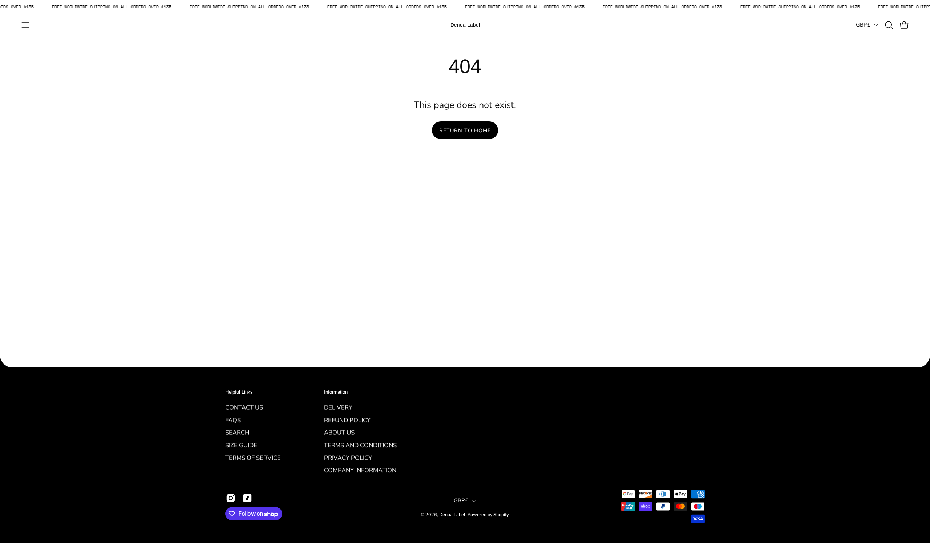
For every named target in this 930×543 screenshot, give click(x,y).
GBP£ (863, 24)
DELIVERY (338, 407)
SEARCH (237, 432)
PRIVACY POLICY (348, 457)
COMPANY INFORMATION (360, 470)
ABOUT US (339, 432)
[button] (889, 25)
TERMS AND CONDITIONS (360, 445)
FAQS (233, 420)
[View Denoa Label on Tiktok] (247, 497)
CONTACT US (244, 407)
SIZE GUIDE (241, 445)
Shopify (500, 514)
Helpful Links (239, 392)
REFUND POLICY (347, 420)
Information (336, 392)
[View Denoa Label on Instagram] (230, 497)
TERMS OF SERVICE (253, 457)
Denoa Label (465, 25)
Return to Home (465, 130)
